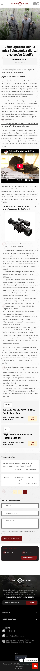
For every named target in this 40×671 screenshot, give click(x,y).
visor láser (5, 111)
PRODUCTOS (6, 612)
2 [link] (25, 492)
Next (6, 429)
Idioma (16, 653)
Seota (24, 668)
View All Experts (29, 557)
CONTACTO (6, 628)
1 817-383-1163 (11, 631)
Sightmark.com (23, 664)
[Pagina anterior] (15, 492)
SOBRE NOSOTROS (9, 619)
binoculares (18, 194)
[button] (34, 4)
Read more (32, 418)
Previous (8, 404)
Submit (31, 603)
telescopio (30, 194)
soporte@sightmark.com (15, 636)
